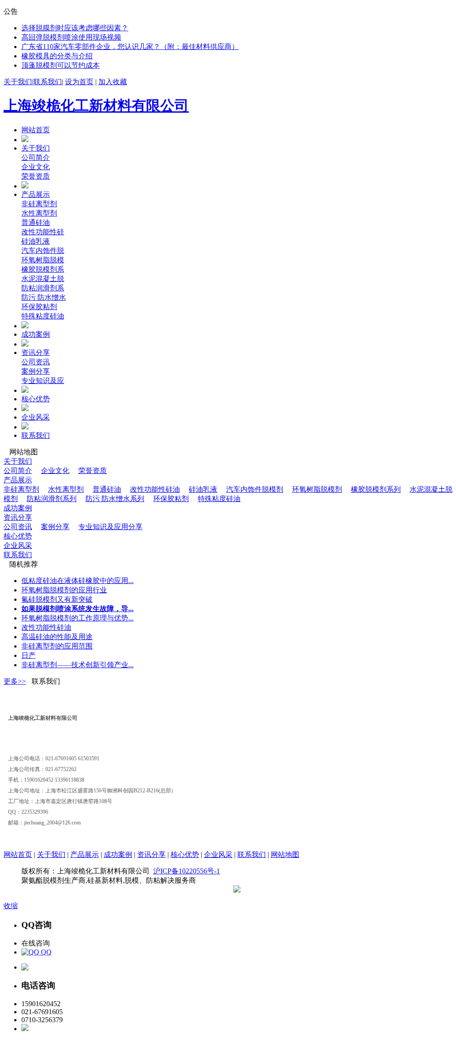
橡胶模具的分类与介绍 (57, 56)
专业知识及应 (42, 380)
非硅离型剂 (39, 204)
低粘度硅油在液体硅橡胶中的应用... (77, 580)
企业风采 (35, 417)
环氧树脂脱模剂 (317, 489)
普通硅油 (35, 222)
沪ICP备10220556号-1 (186, 871)
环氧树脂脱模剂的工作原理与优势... (77, 618)
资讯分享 (35, 352)
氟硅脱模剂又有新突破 (57, 599)
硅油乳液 (35, 241)
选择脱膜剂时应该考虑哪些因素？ (74, 28)
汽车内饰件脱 (42, 250)
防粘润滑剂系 (42, 288)
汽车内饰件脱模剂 (254, 489)
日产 (28, 655)
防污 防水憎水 (43, 297)
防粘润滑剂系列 (52, 498)
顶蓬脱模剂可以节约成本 (60, 65)
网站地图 (285, 854)
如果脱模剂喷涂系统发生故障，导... (77, 608)
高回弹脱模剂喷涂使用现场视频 (71, 37)
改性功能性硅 (42, 232)
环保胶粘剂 (39, 306)
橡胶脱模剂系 (42, 269)
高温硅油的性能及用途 (57, 636)
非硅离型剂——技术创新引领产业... (77, 665)
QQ (45, 952)
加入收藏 (112, 82)
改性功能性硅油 (155, 489)
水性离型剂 (39, 213)
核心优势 (35, 399)
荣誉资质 (35, 176)
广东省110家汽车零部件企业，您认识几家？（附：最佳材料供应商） (130, 46)
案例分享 (35, 371)
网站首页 (35, 130)
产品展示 (35, 194)
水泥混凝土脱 (42, 278)
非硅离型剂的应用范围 (57, 646)
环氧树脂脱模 (42, 260)
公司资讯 (35, 362)
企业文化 (35, 167)
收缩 (11, 905)
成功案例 (35, 334)
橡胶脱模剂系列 (376, 489)
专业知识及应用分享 (110, 526)
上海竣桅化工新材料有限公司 (96, 106)
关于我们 (18, 82)
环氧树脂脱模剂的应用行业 (64, 590)
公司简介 (35, 157)
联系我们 (47, 82)
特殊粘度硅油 (42, 316)
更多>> (15, 681)
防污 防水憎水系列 (115, 498)
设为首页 (79, 82)
